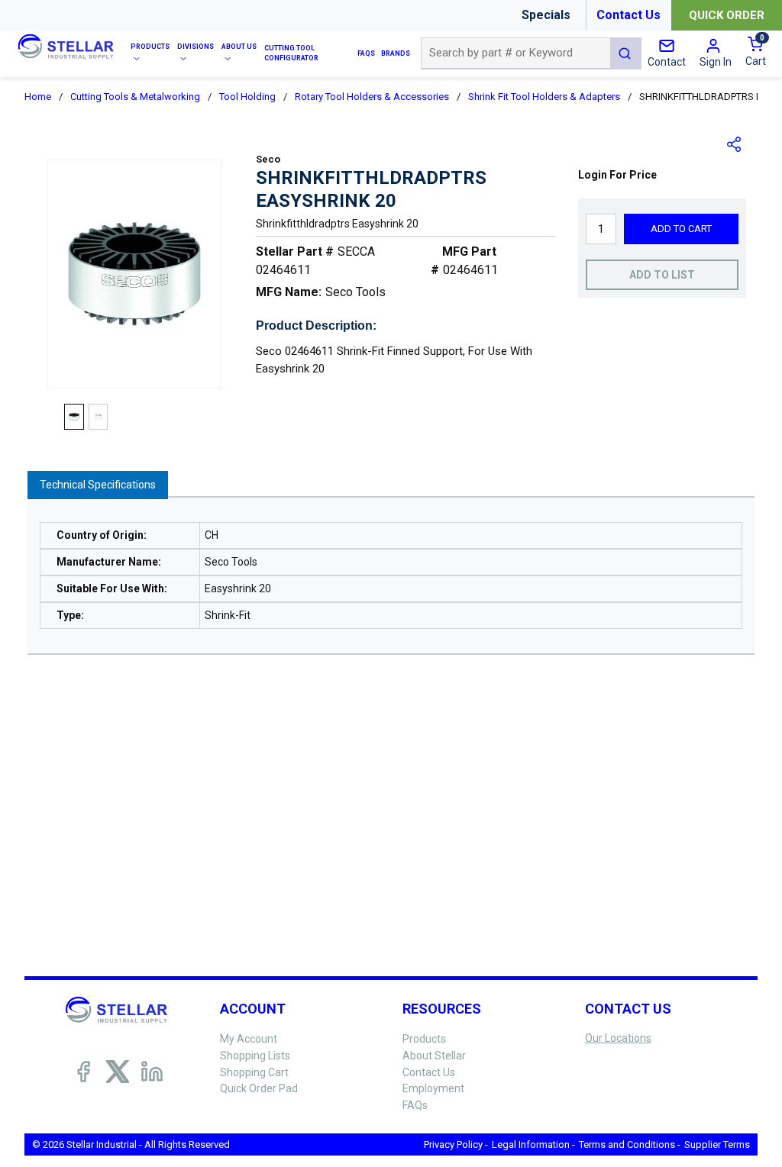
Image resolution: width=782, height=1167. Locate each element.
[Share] (734, 144)
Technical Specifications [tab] (98, 485)
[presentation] (97, 485)
